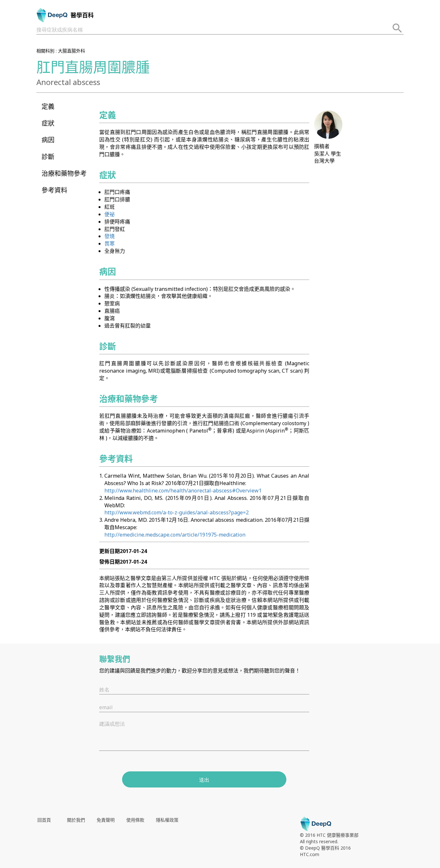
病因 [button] (48, 140)
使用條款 (135, 820)
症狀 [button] (48, 123)
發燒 (109, 236)
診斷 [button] (48, 156)
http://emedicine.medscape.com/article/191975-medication (174, 534)
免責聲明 (106, 820)
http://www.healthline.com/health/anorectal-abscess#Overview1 (183, 490)
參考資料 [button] (54, 190)
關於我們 (76, 820)
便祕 (109, 214)
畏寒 (109, 243)
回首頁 (44, 820)
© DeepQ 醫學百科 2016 (325, 848)
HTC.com (309, 854)
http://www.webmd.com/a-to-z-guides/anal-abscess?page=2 (176, 512)
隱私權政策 (167, 820)
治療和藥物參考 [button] (64, 173)
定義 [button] (48, 106)
